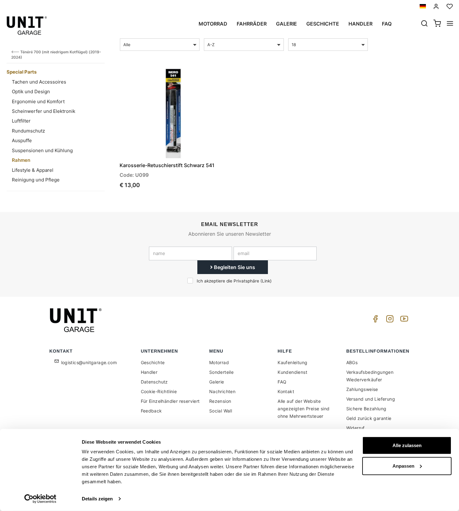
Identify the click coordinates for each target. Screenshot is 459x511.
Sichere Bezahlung (366, 408)
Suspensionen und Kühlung (42, 150)
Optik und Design (31, 91)
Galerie (286, 24)
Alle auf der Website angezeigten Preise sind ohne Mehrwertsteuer (303, 408)
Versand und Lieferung (370, 399)
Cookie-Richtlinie (159, 391)
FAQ (282, 381)
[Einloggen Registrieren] (436, 6)
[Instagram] (389, 320)
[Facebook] (374, 320)
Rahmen (21, 160)
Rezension (220, 401)
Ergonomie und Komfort (38, 101)
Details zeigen (97, 498)
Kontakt (286, 391)
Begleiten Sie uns (234, 267)
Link (266, 280)
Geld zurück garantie (369, 418)
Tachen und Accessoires (39, 82)
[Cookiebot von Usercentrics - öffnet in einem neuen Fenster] (40, 499)
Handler (360, 24)
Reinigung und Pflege (36, 180)
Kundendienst (292, 372)
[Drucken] (204, 78)
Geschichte (322, 24)
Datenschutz (154, 381)
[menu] (450, 24)
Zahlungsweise (362, 389)
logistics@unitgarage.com (89, 362)
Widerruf (355, 428)
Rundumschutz (28, 131)
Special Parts (22, 72)
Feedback (151, 410)
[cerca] (424, 24)
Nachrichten (222, 391)
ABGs (352, 362)
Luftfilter (21, 121)
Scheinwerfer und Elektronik (43, 111)
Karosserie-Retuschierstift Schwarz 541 (167, 165)
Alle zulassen (407, 445)
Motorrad (213, 24)
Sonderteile (221, 372)
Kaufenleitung (292, 362)
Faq (387, 24)
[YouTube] (403, 320)
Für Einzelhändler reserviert (170, 401)
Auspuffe (22, 140)
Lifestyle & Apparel (32, 170)
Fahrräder (252, 24)
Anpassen (403, 465)
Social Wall (220, 410)
